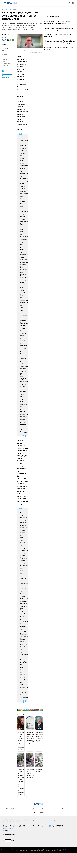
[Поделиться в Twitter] (8, 40)
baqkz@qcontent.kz (9, 828)
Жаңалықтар (13, 9)
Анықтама (65, 809)
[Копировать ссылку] (13, 40)
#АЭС (3, 61)
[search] (73, 3)
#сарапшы (5, 55)
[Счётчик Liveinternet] (7, 840)
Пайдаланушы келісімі (10, 834)
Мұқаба (4, 9)
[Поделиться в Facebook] (3, 40)
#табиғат (5, 57)
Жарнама (24, 809)
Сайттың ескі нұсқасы (50, 809)
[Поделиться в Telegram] (5, 40)
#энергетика (6, 59)
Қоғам (34, 813)
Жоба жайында (12, 809)
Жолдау (42, 813)
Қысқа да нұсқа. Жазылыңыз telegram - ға (7, 75)
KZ (69, 3)
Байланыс (34, 809)
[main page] (36, 3)
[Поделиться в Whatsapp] (10, 40)
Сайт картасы (7, 838)
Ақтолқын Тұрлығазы (5, 47)
